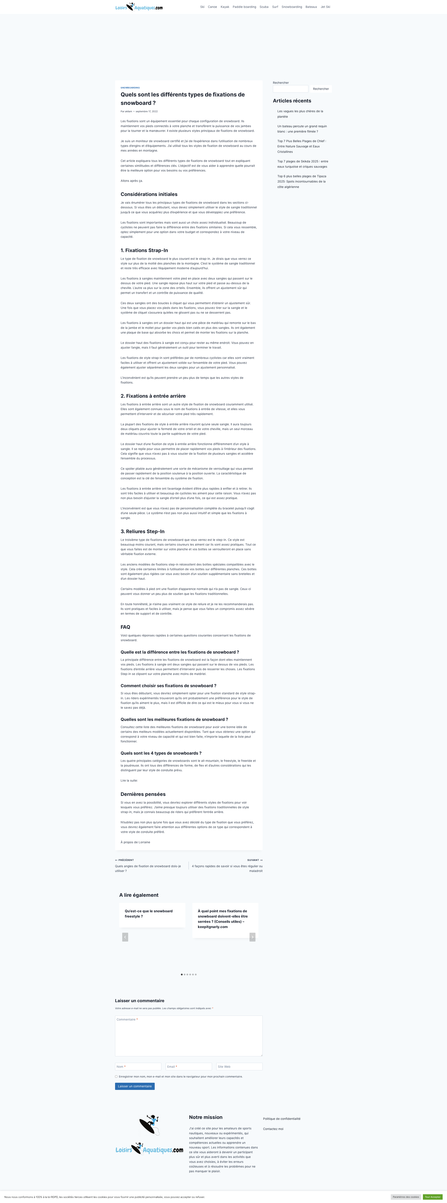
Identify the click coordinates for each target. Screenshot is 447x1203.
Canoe (212, 7)
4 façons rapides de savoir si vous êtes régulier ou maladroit (227, 866)
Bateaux (311, 7)
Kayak (225, 7)
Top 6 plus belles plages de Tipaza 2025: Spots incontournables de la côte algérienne (301, 181)
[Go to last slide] (125, 937)
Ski (202, 7)
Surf (275, 7)
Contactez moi (273, 1129)
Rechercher (281, 82)
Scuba (264, 7)
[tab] (182, 974)
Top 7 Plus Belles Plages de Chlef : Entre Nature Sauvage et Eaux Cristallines (301, 146)
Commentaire (127, 1019)
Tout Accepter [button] (433, 1196)
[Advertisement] (223, 40)
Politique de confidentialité (282, 1118)
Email (172, 1066)
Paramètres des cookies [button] (406, 1196)
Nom (121, 1066)
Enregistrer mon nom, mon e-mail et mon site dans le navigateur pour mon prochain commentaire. (181, 1076)
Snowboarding (292, 7)
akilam (128, 111)
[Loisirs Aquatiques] (139, 7)
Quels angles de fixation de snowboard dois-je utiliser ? (148, 866)
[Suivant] (252, 937)
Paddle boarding (244, 7)
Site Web (224, 1066)
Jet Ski (325, 7)
